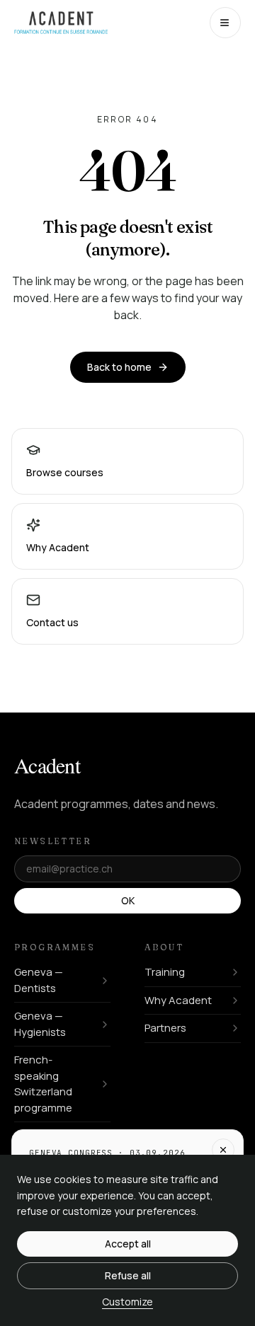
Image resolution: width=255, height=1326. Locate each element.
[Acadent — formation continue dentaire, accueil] (61, 22)
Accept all (128, 1243)
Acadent (47, 765)
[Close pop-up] (223, 1149)
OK (128, 900)
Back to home (119, 367)
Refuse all (128, 1275)
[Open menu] (225, 22)
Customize (127, 1301)
